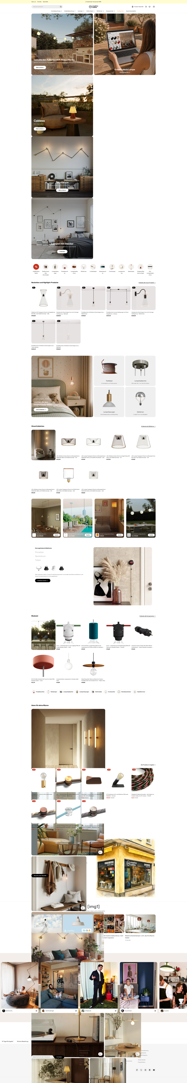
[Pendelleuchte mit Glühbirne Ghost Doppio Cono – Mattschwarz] (93, 298)
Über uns (33, 1)
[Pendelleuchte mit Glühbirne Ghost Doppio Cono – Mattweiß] (68, 331)
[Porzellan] (123, 576)
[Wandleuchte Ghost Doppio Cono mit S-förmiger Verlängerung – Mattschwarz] (143, 298)
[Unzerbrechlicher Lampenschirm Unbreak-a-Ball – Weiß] (68, 665)
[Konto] (146, 7)
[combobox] (47, 6)
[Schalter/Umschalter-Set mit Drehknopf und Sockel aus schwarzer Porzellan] (46, 568)
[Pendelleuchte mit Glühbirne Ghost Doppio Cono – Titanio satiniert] (43, 331)
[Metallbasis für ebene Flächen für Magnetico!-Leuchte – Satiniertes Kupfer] (93, 780)
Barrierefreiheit (94, 1078)
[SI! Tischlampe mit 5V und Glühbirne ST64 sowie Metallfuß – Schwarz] (118, 780)
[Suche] (61, 7)
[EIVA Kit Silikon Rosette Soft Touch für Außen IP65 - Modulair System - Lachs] (43, 665)
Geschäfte (45, 1)
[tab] (39, 552)
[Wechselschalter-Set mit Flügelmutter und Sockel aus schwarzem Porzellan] (61, 568)
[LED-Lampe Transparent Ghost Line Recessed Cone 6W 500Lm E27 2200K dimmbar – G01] (143, 442)
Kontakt (39, 1)
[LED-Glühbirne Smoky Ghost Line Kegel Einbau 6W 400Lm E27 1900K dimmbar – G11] (118, 442)
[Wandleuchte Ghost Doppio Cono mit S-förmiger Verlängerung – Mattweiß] (68, 298)
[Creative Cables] (43, 445)
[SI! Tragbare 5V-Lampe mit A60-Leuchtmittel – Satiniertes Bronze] (43, 780)
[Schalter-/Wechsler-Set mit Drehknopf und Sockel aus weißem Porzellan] (54, 568)
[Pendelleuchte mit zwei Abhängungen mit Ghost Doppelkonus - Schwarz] (118, 298)
